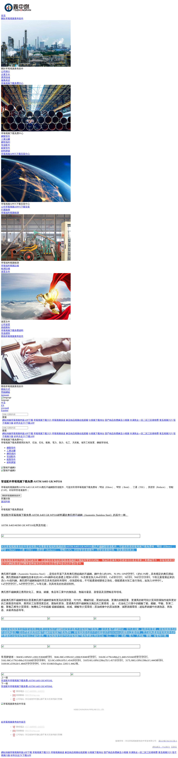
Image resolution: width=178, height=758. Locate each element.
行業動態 (5, 210)
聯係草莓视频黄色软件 (12, 336)
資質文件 (5, 271)
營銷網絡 (5, 392)
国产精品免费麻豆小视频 (116, 752)
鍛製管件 (5, 148)
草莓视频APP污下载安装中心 (15, 154)
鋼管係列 (5, 142)
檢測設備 (5, 268)
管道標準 (5, 333)
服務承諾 (5, 80)
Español (4, 410)
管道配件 (5, 145)
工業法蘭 (5, 139)
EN (2, 405)
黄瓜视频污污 (165, 752)
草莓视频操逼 (57, 752)
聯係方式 (5, 389)
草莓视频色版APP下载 (21, 752)
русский (5, 408)
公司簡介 (5, 71)
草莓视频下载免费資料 (12, 330)
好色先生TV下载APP (21, 755)
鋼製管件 (5, 136)
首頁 (3, 15)
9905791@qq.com (32, 695)
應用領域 (5, 77)
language (5, 395)
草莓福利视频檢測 (10, 212)
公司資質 (5, 324)
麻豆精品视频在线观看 (76, 752)
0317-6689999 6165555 (34, 691)
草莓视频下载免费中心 (12, 83)
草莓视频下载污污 (41, 752)
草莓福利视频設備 (10, 265)
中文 (3, 402)
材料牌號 (5, 151)
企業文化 (5, 74)
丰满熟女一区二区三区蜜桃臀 (143, 752)
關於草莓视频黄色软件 (12, 18)
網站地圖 (5, 752)
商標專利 (5, 327)
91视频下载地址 (95, 752)
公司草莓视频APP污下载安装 (15, 207)
